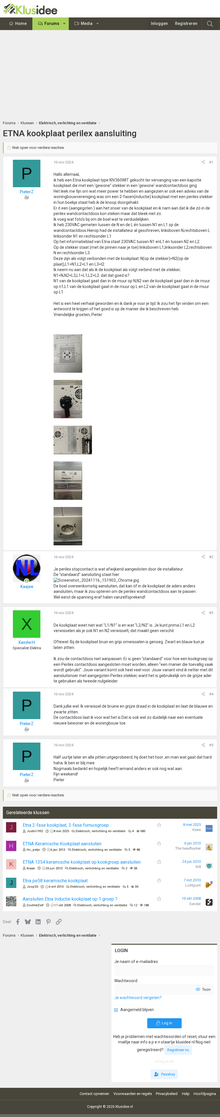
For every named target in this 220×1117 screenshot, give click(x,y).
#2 (211, 557)
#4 (211, 694)
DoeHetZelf (35, 905)
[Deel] (203, 162)
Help (186, 1094)
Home (21, 23)
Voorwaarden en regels (132, 1094)
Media (87, 23)
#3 (211, 613)
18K (146, 905)
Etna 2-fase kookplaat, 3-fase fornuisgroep (66, 825)
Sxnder (195, 904)
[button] (64, 23)
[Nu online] (26, 580)
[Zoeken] (210, 23)
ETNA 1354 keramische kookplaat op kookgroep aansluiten (82, 862)
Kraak (31, 868)
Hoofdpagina (205, 1094)
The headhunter (188, 848)
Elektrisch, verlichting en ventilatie (100, 831)
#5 (211, 745)
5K (136, 868)
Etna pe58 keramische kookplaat (55, 880)
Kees (196, 830)
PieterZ (27, 192)
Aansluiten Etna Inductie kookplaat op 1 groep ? (70, 899)
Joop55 (32, 887)
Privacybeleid (167, 1094)
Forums (51, 23)
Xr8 (198, 867)
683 (143, 831)
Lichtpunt (193, 885)
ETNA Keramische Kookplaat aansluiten (62, 843)
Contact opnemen (94, 1094)
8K (138, 850)
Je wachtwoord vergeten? (138, 997)
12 (135, 905)
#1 (211, 162)
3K (137, 887)
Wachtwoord (125, 980)
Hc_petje (33, 850)
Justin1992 (35, 831)
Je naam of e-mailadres (136, 961)
